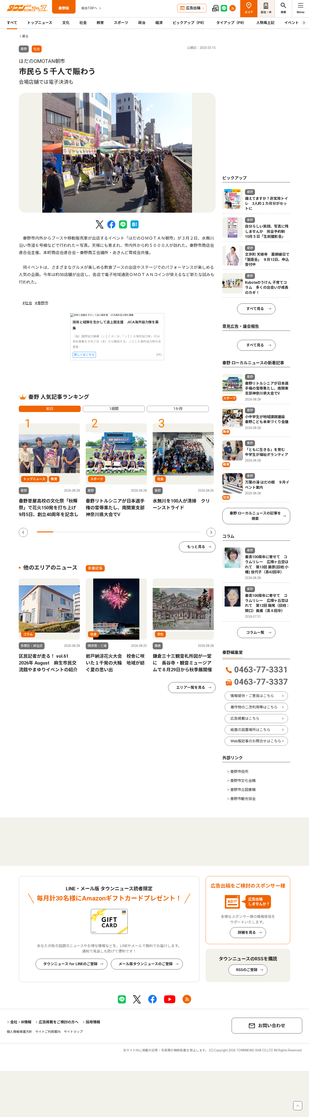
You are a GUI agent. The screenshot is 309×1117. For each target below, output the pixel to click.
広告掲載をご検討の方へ (58, 1022)
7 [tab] (143, 531)
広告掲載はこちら (245, 718)
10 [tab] (192, 531)
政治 (141, 23)
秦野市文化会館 (243, 781)
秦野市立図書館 (243, 790)
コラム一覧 (255, 632)
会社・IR (266, 12)
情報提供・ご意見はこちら (252, 696)
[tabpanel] (117, 153)
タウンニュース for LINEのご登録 (70, 964)
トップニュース (39, 23)
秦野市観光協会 (243, 799)
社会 (83, 23)
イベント (291, 23)
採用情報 (93, 1022)
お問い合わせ (271, 1025)
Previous (23, 532)
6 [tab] (127, 531)
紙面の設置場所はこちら (250, 730)
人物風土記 (265, 23)
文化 (65, 23)
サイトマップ (73, 1032)
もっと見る (196, 547)
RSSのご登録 (246, 970)
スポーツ (121, 23)
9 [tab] (176, 531)
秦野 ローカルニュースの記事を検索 (255, 516)
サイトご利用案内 (48, 1032)
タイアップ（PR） (231, 23)
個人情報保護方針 (19, 1032)
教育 (100, 23)
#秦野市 (41, 303)
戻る (25, 36)
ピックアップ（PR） (189, 23)
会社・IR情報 (20, 1022)
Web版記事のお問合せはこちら (256, 741)
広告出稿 (193, 8)
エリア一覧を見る (190, 687)
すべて (12, 23)
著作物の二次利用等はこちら (254, 707)
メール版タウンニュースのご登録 (146, 964)
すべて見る (255, 309)
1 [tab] (45, 531)
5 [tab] (110, 531)
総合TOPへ (89, 8)
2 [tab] (61, 531)
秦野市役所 (239, 771)
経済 (159, 23)
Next (211, 532)
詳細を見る (247, 932)
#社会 (27, 303)
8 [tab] (159, 531)
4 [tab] (94, 531)
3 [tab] (78, 531)
